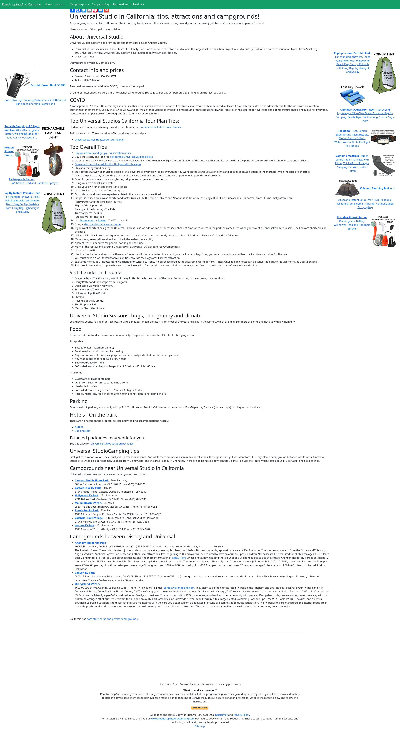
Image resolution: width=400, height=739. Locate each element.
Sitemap (200, 726)
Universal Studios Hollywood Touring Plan (99, 139)
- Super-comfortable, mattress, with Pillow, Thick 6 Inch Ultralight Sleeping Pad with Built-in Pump (352, 163)
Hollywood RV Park (86, 495)
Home (48, 4)
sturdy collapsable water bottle (102, 224)
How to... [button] (60, 4)
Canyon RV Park (85, 572)
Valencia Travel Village (89, 518)
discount (115, 156)
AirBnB (79, 427)
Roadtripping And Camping (21, 4)
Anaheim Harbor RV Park (90, 542)
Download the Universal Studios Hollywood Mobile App (108, 164)
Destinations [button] (121, 4)
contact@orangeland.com (179, 587)
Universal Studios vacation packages (112, 443)
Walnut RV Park (84, 525)
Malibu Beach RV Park (88, 503)
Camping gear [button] (78, 4)
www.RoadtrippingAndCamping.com (173, 718)
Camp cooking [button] (100, 4)
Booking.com (82, 431)
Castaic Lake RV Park (88, 488)
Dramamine (87, 220)
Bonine (102, 220)
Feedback (138, 4)
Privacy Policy (241, 715)
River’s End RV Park (87, 510)
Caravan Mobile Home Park (92, 480)
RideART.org (179, 557)
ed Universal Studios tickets (136, 156)
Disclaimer (221, 715)
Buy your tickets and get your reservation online (103, 153)
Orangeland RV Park (87, 584)
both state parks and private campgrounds (112, 619)
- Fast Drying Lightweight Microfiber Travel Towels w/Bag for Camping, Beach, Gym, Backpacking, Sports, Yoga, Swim (365, 115)
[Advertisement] (35, 38)
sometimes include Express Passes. (161, 127)
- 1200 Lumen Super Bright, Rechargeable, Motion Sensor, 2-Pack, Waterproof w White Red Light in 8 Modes (352, 138)
